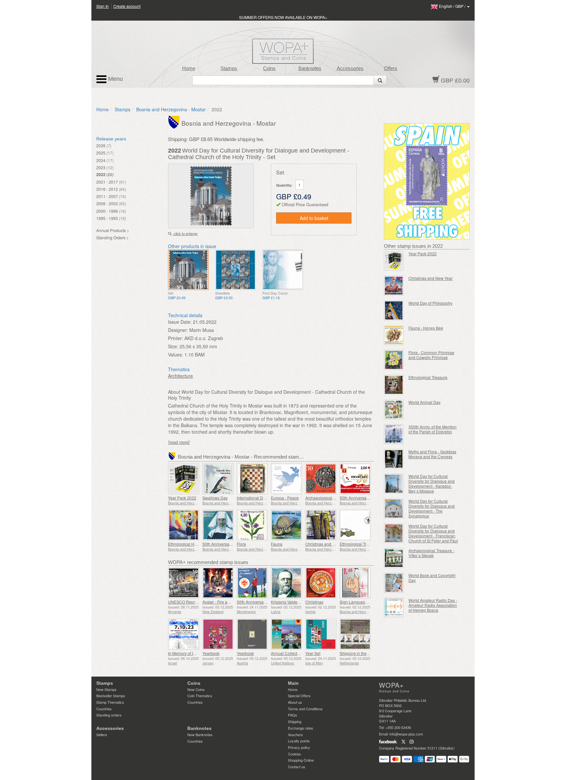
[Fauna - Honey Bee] (394, 335)
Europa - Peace (285, 497)
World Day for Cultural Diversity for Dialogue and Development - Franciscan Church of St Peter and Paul (433, 533)
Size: (173, 346)
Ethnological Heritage (187, 544)
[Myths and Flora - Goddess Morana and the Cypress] (394, 459)
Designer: (178, 330)
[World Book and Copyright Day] (394, 583)
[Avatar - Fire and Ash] (218, 582)
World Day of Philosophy (430, 303)
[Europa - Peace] (286, 478)
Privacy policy (299, 747)
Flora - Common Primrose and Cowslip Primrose (431, 355)
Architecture (180, 375)
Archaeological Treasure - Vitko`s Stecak (431, 553)
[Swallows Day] (218, 478)
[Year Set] (320, 634)
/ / (452, 6)
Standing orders (109, 714)
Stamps (228, 68)
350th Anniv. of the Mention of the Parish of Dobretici (432, 429)
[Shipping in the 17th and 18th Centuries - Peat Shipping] (355, 634)
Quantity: (284, 185)
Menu (114, 79)
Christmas (314, 602)
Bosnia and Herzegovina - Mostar (171, 109)
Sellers (101, 734)
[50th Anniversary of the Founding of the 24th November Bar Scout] (252, 582)
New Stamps (106, 689)
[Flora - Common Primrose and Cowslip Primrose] (394, 360)
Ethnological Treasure (359, 544)
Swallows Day (215, 497)
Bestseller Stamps (110, 695)
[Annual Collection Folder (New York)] (286, 634)
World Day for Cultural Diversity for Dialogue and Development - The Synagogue (431, 508)
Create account (127, 6)
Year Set (312, 653)
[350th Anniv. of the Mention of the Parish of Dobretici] (394, 434)
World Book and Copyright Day (431, 577)
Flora (241, 544)
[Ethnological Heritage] (183, 525)
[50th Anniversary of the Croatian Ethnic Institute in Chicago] (355, 478)
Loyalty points (299, 740)
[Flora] (252, 525)
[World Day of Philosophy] (394, 310)
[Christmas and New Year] (320, 525)
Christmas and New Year (327, 544)
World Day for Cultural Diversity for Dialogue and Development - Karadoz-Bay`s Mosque (431, 483)
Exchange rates (300, 728)
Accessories (350, 68)
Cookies (294, 753)
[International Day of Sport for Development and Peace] (252, 478)
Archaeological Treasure (327, 497)
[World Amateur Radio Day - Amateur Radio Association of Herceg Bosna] (394, 608)
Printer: (175, 338)
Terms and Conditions (305, 708)
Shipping (294, 721)
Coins (269, 68)
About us (295, 702)
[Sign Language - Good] (355, 582)
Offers (390, 68)
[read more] (179, 442)
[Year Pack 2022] (183, 478)
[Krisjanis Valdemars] (286, 582)
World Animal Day (424, 402)
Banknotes (309, 68)
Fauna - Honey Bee (425, 328)
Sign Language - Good (360, 602)
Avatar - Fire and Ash (221, 602)
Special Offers (299, 695)
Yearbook (210, 653)
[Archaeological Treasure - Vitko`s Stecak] (394, 558)
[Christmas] (320, 582)
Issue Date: (180, 321)
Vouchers (295, 734)
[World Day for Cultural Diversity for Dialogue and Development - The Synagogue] (394, 508)
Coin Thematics (199, 695)
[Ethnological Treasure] (355, 525)
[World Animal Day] (394, 410)
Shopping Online (301, 760)
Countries (104, 708)
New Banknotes (200, 734)
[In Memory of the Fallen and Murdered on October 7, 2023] (183, 634)
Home (188, 68)
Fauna (276, 544)
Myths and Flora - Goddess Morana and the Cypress (432, 454)
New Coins (196, 689)
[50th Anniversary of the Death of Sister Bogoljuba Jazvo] (218, 525)
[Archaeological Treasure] (320, 478)
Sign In (102, 6)
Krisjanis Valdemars (288, 602)
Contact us (296, 766)
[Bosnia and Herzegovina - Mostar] (174, 121)
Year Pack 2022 (182, 497)
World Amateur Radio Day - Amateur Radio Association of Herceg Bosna (432, 605)
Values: (175, 354)
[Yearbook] (218, 634)
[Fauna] (286, 525)
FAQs (292, 714)
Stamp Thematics (110, 702)
